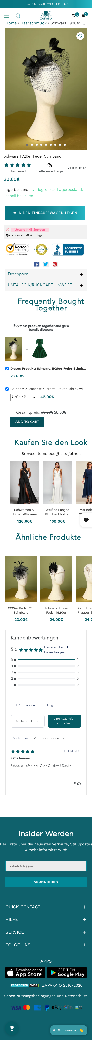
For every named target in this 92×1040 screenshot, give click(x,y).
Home (11, 23)
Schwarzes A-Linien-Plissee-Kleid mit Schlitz (24, 512)
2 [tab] (32, 145)
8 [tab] (60, 145)
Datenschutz (76, 996)
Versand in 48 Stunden (30, 229)
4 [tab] (41, 145)
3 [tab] (37, 145)
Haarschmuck (33, 23)
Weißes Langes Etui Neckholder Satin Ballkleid (57, 512)
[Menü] (8, 15)
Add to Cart (27, 422)
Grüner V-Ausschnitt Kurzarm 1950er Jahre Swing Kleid (48, 389)
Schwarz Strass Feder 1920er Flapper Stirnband (56, 610)
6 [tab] (51, 145)
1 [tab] (27, 145)
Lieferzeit (17, 235)
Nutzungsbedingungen (36, 996)
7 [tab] (55, 145)
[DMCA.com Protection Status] (25, 985)
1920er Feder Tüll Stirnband (21, 610)
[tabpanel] (46, 89)
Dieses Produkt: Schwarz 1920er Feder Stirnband (48, 368)
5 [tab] (46, 145)
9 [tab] (65, 145)
